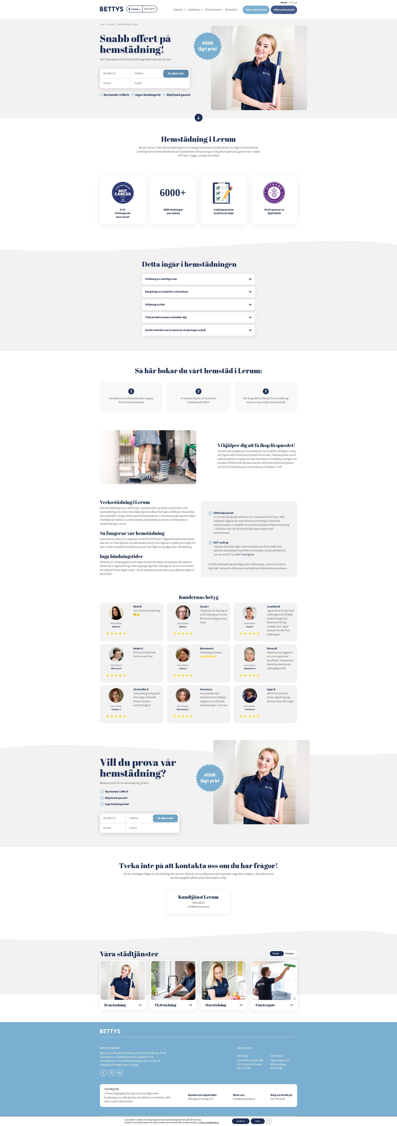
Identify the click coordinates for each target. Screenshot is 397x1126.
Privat (284, 2)
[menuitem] (179, 10)
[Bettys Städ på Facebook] (103, 1073)
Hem (102, 24)
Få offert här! (176, 74)
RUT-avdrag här (245, 554)
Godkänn (241, 1121)
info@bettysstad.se (198, 907)
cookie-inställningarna (209, 1122)
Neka (257, 1121)
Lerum (134, 9)
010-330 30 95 (277, 1099)
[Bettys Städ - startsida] (111, 9)
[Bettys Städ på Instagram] (111, 1073)
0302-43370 (149, 9)
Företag (293, 2)
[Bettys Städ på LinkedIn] (119, 1073)
